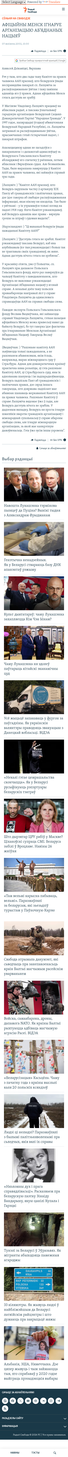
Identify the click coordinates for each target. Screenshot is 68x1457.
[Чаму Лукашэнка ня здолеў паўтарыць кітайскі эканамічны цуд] (34, 643)
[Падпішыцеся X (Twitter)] (20, 1401)
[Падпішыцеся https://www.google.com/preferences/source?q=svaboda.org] (5, 1401)
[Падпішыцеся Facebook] (13, 1401)
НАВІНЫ (14, 1453)
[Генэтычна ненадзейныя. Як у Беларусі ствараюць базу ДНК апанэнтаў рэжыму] (34, 539)
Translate (54, 2)
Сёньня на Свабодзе (16, 18)
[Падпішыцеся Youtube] (28, 1401)
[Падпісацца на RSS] (5, 1408)
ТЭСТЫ (35, 1453)
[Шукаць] (55, 1453)
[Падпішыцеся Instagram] (51, 1401)
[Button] (38, 51)
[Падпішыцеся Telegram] (58, 1401)
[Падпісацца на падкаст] (36, 1401)
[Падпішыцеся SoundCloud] (43, 1401)
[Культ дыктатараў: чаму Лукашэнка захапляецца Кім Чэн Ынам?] (34, 593)
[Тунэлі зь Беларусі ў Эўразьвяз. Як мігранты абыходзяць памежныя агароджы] (34, 1229)
